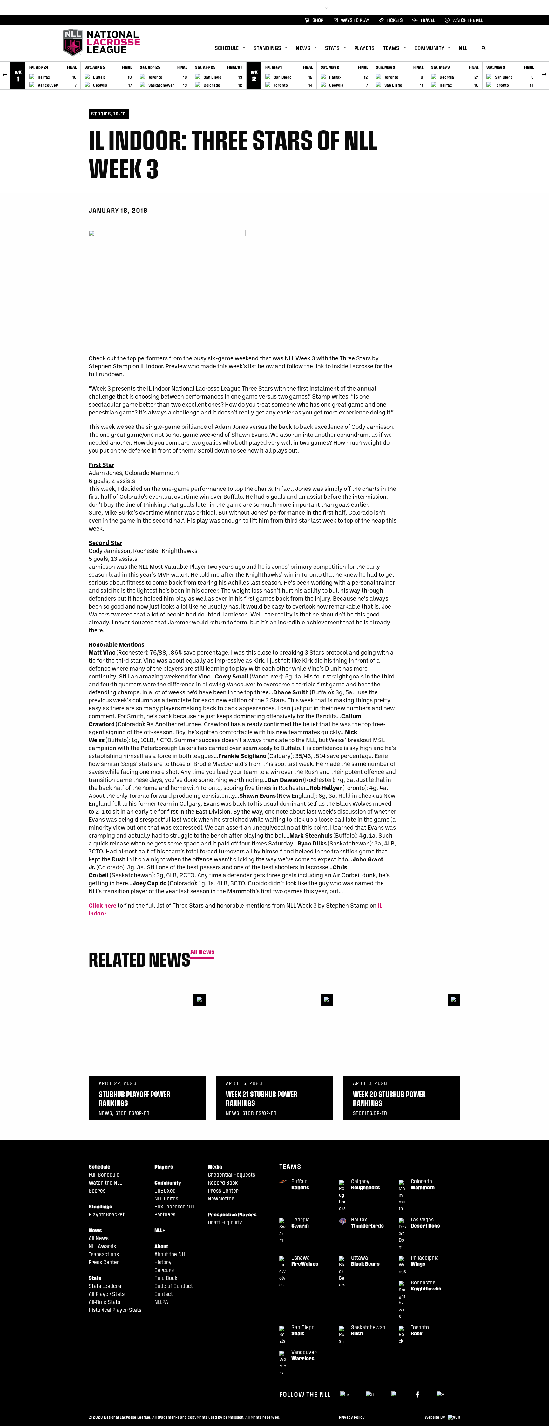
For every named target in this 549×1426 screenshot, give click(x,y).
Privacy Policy (352, 1417)
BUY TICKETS (307, 7)
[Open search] (484, 47)
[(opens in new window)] (417, 1393)
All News (202, 952)
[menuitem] (234, 48)
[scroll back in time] (5, 75)
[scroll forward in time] (544, 75)
